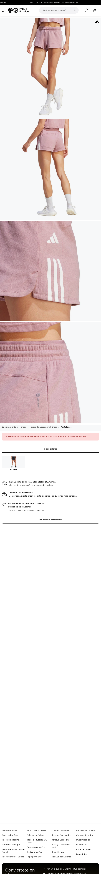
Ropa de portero (84, 849)
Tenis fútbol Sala (10, 835)
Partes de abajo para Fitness (43, 427)
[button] (50, 494)
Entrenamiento (9, 427)
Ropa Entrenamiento (61, 856)
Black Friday (82, 854)
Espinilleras (81, 844)
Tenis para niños (34, 852)
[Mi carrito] (95, 10)
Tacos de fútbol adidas (13, 856)
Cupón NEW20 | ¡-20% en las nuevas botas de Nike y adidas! (41, 2)
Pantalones (66, 427)
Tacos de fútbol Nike (36, 830)
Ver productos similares (50, 519)
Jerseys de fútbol (84, 835)
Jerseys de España (85, 830)
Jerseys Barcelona (60, 840)
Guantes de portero (61, 830)
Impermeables (83, 840)
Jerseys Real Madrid (61, 835)
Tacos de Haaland (10, 840)
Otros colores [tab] (50, 449)
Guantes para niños (36, 847)
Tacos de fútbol (9, 830)
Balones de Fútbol (35, 835)
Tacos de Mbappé (11, 844)
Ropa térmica (58, 852)
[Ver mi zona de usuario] (87, 10)
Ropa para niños (34, 856)
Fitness (22, 427)
